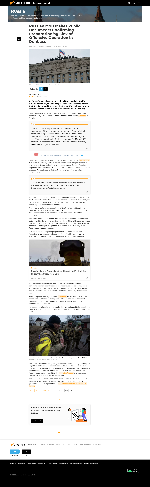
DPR (66, 390)
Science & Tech (85, 445)
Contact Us (41, 463)
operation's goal (66, 373)
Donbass (82, 116)
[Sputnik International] (21, 6)
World (42, 445)
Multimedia (97, 445)
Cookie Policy (52, 463)
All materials (32, 96)
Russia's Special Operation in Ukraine (46, 390)
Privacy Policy (63, 463)
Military (75, 445)
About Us (13, 463)
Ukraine (61, 390)
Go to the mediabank (53, 85)
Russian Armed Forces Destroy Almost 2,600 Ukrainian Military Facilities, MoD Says (58, 272)
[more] (87, 148)
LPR (71, 390)
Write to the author (42, 96)
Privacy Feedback (76, 463)
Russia (34, 268)
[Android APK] (133, 471)
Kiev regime (84, 160)
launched (62, 296)
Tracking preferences (91, 463)
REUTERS (33, 359)
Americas (50, 445)
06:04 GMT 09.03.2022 (36, 46)
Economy (66, 445)
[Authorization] (129, 3)
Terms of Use (31, 463)
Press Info (21, 463)
